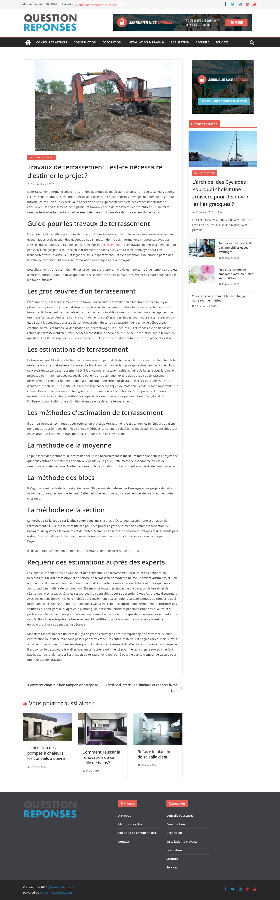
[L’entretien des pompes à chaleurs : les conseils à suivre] (47, 716)
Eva (33, 184)
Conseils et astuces (51, 42)
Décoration (112, 42)
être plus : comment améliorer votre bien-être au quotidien (236, 274)
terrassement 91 (112, 245)
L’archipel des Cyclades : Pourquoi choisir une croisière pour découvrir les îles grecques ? (220, 192)
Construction (85, 42)
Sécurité (202, 42)
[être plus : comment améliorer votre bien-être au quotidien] (202, 277)
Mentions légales (130, 824)
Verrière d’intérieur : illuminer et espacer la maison (141, 688)
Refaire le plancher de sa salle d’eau (155, 754)
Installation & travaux (146, 42)
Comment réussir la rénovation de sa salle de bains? (101, 757)
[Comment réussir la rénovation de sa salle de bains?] (102, 716)
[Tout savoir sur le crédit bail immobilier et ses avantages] (202, 251)
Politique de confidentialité (137, 833)
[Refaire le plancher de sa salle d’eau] (157, 716)
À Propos (124, 815)
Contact (123, 841)
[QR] (50, 803)
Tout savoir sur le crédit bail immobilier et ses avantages (235, 247)
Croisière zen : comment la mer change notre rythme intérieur (96, 6)
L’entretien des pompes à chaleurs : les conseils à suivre (46, 753)
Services (222, 42)
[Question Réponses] (28, 42)
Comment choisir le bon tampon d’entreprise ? (64, 685)
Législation (180, 42)
